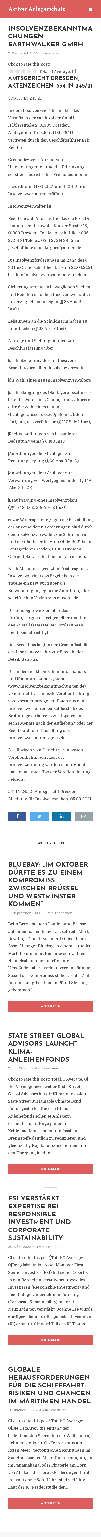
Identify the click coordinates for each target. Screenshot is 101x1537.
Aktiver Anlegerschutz (37, 9)
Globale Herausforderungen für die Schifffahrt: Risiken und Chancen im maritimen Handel (49, 1386)
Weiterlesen (51, 1006)
